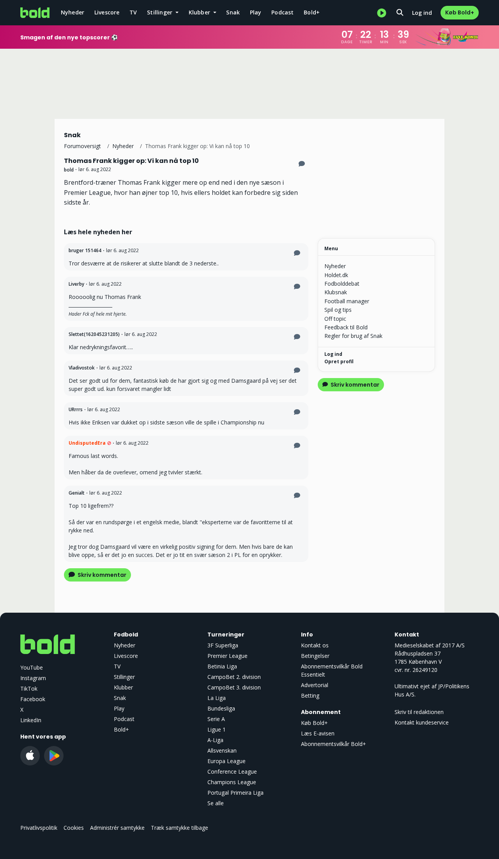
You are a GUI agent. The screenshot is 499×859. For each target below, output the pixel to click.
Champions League (231, 782)
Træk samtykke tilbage (179, 827)
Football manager (346, 301)
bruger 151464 (85, 250)
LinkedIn (30, 720)
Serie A (216, 719)
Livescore (107, 12)
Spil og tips (338, 309)
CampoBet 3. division (234, 687)
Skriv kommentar (101, 575)
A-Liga (215, 740)
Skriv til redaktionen (419, 712)
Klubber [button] (200, 12)
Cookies (74, 827)
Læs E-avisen (317, 733)
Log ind (422, 12)
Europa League (226, 761)
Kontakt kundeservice (422, 722)
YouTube (31, 667)
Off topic (335, 318)
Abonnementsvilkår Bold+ (333, 744)
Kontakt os (315, 645)
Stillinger (124, 676)
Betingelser (315, 655)
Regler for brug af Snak (353, 335)
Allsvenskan (222, 750)
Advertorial (314, 685)
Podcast (282, 12)
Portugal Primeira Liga (235, 792)
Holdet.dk (336, 275)
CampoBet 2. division (234, 676)
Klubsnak (335, 292)
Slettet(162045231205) (94, 334)
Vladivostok (82, 367)
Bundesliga (221, 708)
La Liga (216, 698)
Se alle (215, 803)
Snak (233, 12)
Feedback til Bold (346, 327)
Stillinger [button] (160, 12)
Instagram (33, 678)
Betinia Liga (222, 666)
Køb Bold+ (459, 12)
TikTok (28, 688)
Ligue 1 (216, 729)
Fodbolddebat (341, 283)
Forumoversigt (82, 146)
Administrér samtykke (117, 827)
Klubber (123, 687)
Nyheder (72, 12)
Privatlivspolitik (38, 827)
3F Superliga (222, 645)
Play (256, 12)
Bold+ (312, 12)
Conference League (232, 771)
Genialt (77, 493)
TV (133, 12)
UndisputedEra (87, 443)
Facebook (32, 699)
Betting (310, 695)
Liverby (76, 284)
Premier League (227, 655)
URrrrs (76, 409)
